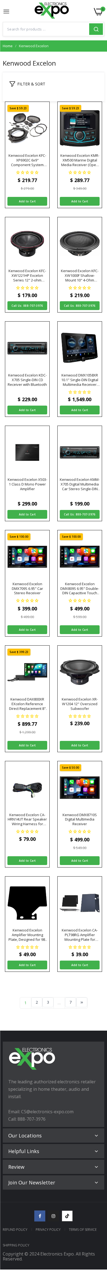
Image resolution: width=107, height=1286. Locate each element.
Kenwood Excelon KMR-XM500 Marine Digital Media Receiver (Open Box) (79, 160)
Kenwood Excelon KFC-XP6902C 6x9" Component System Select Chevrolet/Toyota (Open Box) (27, 160)
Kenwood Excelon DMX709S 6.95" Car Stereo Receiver (27, 589)
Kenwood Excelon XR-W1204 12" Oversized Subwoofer (80, 704)
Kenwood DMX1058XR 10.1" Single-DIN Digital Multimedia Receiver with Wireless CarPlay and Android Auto (79, 380)
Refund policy (15, 1229)
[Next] (81, 1002)
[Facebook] (39, 1215)
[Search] (96, 29)
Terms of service (83, 1229)
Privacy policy (48, 1229)
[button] (27, 172)
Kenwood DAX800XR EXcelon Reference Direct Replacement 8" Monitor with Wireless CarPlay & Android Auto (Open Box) (27, 704)
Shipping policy (16, 1245)
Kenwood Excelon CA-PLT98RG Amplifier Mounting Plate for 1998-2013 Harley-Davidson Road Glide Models (80, 935)
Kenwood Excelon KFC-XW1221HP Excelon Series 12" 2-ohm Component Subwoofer (27, 276)
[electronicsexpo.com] (52, 12)
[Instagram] (53, 1215)
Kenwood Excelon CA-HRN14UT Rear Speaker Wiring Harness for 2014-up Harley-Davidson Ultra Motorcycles (27, 820)
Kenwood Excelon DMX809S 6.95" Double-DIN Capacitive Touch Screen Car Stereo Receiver (79, 589)
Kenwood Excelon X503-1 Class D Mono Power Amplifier (27, 484)
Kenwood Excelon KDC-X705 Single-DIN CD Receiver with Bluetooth (27, 380)
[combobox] (46, 29)
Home (8, 45)
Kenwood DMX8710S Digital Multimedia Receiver (80, 820)
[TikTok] (67, 1215)
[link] (96, 1241)
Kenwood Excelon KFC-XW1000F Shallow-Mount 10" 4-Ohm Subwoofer (79, 276)
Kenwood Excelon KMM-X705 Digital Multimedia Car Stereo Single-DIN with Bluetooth (80, 484)
